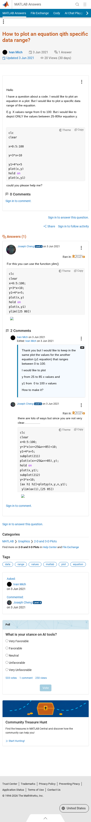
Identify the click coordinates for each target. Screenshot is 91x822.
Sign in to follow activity (73, 226)
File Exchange (40, 13)
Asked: (11, 578)
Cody (56, 13)
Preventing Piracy (69, 783)
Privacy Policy (47, 783)
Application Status (13, 789)
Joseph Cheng (26, 246)
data (7, 564)
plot (63, 564)
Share (51, 226)
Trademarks (28, 783)
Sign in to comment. (19, 201)
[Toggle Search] (77, 4)
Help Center (50, 547)
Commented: (15, 597)
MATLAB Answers (27, 4)
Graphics (24, 541)
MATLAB (8, 541)
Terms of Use (36, 789)
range (21, 564)
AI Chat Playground (77, 13)
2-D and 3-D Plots (45, 541)
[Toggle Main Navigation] (84, 4)
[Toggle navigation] (3, 21)
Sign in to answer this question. (68, 217)
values (35, 564)
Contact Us (54, 789)
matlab (50, 564)
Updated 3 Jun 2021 (20, 58)
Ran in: (67, 256)
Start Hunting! (17, 741)
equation (78, 564)
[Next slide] (83, 13)
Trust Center (9, 783)
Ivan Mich (15, 52)
